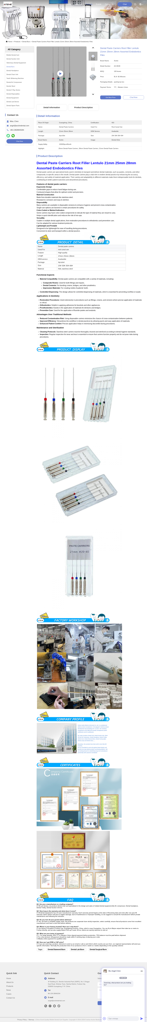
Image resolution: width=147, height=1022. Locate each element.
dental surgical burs (98, 949)
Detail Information (51, 107)
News (8, 990)
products (89, 4)
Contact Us (10, 998)
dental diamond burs (56, 949)
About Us (9, 982)
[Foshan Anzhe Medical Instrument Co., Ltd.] (7, 4)
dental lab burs (77, 949)
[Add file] (104, 1018)
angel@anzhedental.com (19, 126)
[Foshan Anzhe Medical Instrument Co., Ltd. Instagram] (54, 1006)
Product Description (83, 107)
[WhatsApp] (8, 136)
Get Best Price (110, 97)
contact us (109, 4)
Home (69, 4)
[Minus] (141, 971)
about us (78, 4)
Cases (8, 994)
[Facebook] (50, 1006)
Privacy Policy (22, 1019)
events (98, 4)
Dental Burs (26, 41)
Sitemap (31, 1019)
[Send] (141, 1018)
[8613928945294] (58, 1006)
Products (17, 41)
